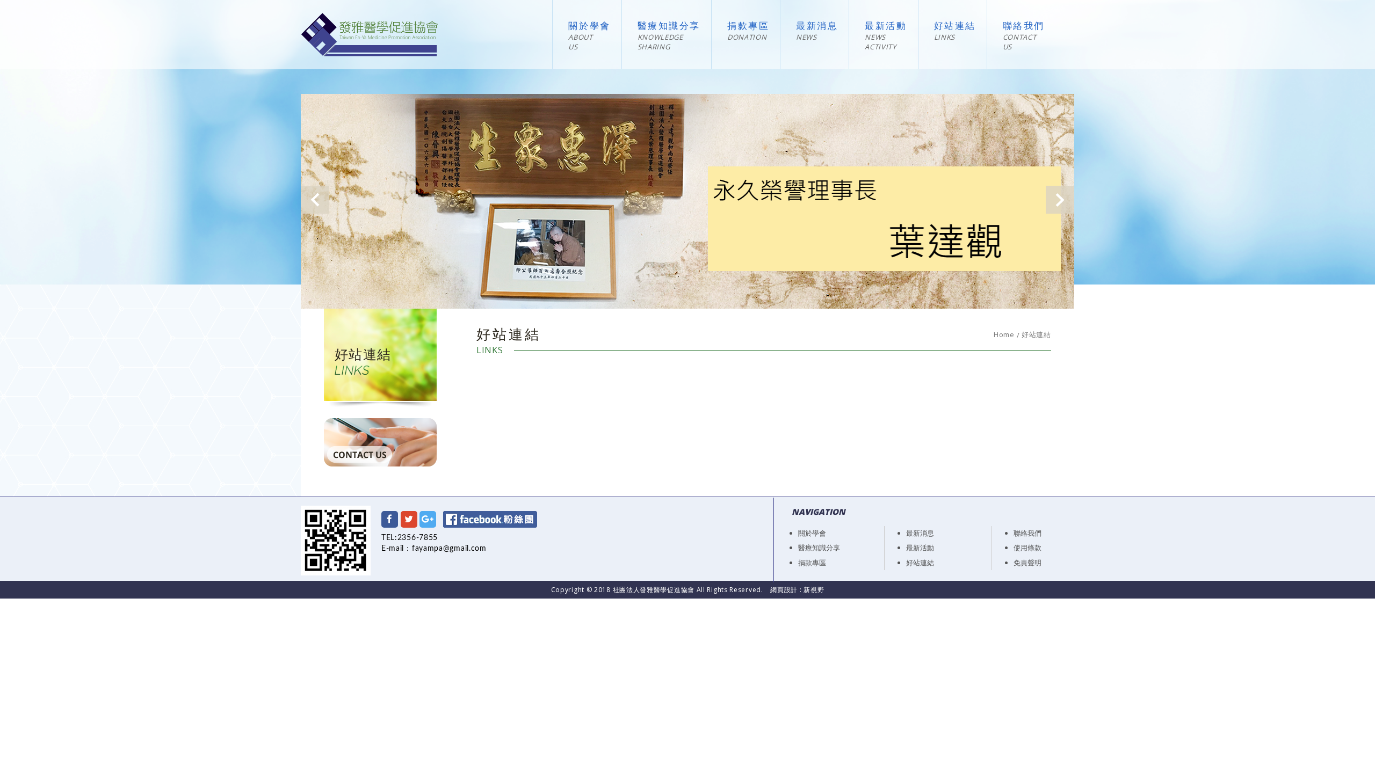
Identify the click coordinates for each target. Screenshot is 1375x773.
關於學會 (589, 26)
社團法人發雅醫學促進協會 (369, 34)
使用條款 (1027, 547)
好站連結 (955, 26)
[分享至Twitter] (409, 519)
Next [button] (1060, 199)
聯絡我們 (1024, 26)
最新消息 (817, 26)
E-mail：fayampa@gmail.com (434, 548)
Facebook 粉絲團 (490, 519)
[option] (687, 201)
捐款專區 (748, 26)
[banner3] (687, 201)
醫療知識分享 (669, 26)
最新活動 (886, 26)
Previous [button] (315, 199)
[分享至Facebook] (389, 519)
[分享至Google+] (427, 519)
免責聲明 (1027, 562)
